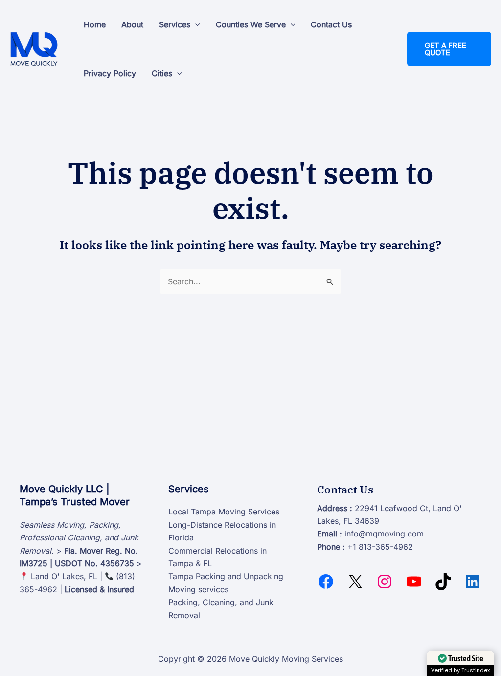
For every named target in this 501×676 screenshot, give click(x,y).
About (132, 24)
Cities (162, 73)
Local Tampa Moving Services (223, 511)
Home (95, 24)
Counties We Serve (251, 24)
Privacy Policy (110, 73)
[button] (195, 24)
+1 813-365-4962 (380, 547)
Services (174, 24)
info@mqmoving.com (384, 533)
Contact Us (331, 24)
